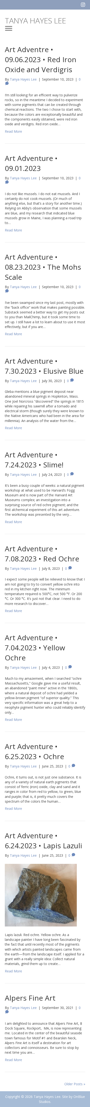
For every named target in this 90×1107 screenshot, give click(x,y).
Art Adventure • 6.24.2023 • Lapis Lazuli (43, 840)
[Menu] (8, 28)
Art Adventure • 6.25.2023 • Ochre (34, 751)
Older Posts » (74, 1084)
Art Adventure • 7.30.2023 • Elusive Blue (44, 366)
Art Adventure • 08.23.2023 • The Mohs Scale (43, 267)
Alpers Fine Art (30, 998)
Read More (13, 131)
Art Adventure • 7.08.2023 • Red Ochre (42, 554)
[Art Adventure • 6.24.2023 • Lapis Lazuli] (41, 895)
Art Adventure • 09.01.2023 (31, 163)
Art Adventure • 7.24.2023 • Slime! (34, 460)
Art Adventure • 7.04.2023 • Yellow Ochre (35, 648)
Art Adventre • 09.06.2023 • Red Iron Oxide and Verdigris (40, 59)
